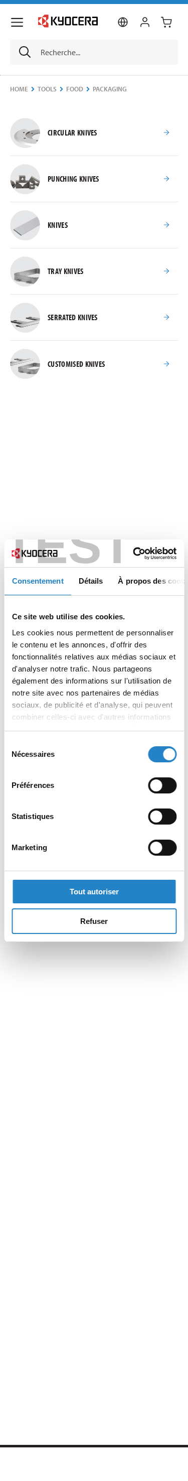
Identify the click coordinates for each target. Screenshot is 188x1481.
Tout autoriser (94, 891)
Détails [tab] (90, 581)
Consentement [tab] (37, 581)
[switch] (162, 785)
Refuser (94, 921)
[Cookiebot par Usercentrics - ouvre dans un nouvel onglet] (133, 553)
